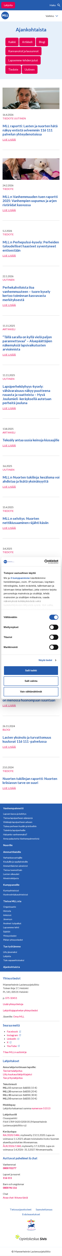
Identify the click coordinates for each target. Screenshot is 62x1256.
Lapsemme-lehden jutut (23, 60)
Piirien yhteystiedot (13, 939)
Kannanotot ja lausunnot (23, 51)
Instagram (12, 1035)
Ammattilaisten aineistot (15, 865)
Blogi (42, 42)
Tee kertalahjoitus (12, 1070)
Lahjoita (8, 5)
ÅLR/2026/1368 (12, 1145)
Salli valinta (31, 681)
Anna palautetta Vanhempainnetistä (21, 838)
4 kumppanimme (20, 578)
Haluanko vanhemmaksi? (15, 834)
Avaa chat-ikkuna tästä (15, 1197)
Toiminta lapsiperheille (14, 830)
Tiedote (13, 69)
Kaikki (12, 42)
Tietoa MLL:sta (12, 901)
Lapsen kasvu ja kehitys (14, 813)
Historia (7, 911)
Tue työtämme (12, 946)
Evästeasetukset (31, 1214)
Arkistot (7, 915)
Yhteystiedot (10, 935)
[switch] (53, 627)
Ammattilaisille (12, 851)
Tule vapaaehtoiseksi (13, 960)
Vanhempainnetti (13, 808)
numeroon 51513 (41, 1108)
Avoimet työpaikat (12, 923)
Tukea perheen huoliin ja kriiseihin (20, 826)
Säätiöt (6, 931)
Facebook (12, 1031)
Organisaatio (9, 906)
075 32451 (11, 997)
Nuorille (8, 845)
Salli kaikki (31, 670)
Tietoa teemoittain (12, 870)
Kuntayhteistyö (11, 890)
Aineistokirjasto (11, 878)
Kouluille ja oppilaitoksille (15, 861)
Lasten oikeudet (11, 874)
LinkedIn (11, 1038)
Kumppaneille (11, 884)
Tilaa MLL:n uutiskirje (15, 1052)
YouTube (12, 1045)
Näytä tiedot (45, 660)
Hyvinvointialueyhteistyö (15, 894)
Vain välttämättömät (31, 691)
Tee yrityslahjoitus (13, 1077)
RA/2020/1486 (11, 1134)
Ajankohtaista (11, 966)
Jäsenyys (7, 919)
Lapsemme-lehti (11, 927)
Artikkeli (27, 42)
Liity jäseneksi (10, 952)
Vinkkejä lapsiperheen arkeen (17, 822)
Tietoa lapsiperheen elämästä (18, 818)
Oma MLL (18, 1016)
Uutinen (30, 69)
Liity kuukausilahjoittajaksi (17, 1074)
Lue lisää (9, 139)
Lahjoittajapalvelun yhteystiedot (20, 1010)
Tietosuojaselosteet (20, 1209)
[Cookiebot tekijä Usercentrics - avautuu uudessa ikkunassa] (44, 562)
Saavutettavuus (44, 1209)
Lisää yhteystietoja (13, 1004)
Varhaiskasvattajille (12, 857)
